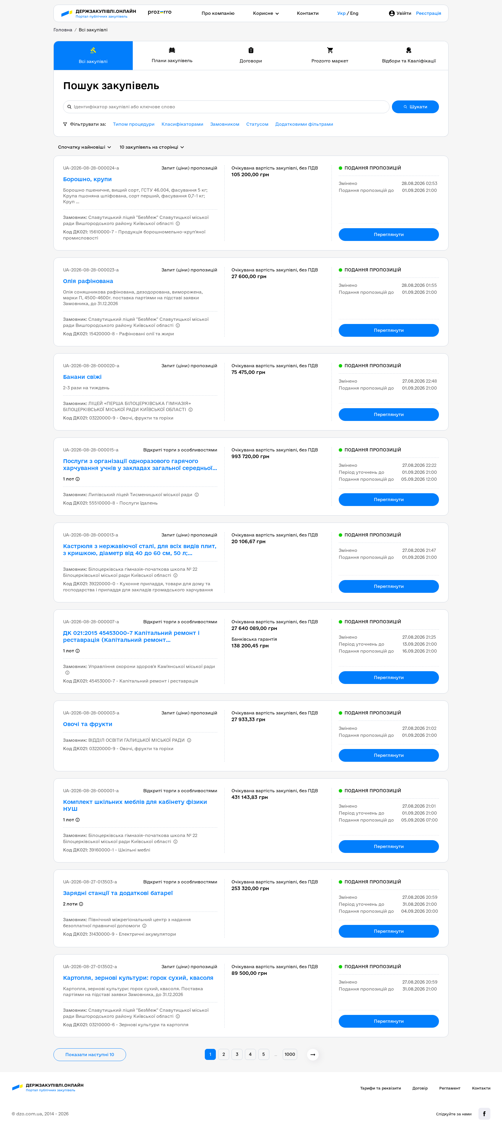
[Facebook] (484, 1114)
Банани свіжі (82, 377)
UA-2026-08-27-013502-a (90, 966)
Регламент (449, 1088)
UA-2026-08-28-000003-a (91, 712)
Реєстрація (428, 13)
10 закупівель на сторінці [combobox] (149, 147)
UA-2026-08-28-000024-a (91, 167)
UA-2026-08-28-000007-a (91, 621)
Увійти (404, 13)
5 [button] (263, 1054)
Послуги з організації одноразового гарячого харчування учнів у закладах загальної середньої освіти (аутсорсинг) (137, 464)
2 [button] (224, 1054)
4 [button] (250, 1054)
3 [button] (237, 1054)
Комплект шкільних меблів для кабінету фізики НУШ (135, 805)
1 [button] (210, 1054)
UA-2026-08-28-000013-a (90, 534)
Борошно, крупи (87, 179)
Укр (341, 13)
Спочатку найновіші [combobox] (81, 147)
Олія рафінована (88, 281)
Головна (62, 29)
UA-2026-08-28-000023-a (91, 269)
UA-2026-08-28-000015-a (91, 449)
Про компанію (218, 13)
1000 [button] (290, 1054)
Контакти (308, 13)
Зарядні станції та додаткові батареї (118, 893)
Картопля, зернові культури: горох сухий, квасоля (138, 978)
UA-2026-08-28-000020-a (91, 365)
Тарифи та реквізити (380, 1088)
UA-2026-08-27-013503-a (90, 881)
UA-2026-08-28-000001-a (91, 790)
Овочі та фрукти (87, 724)
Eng (354, 13)
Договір (420, 1088)
